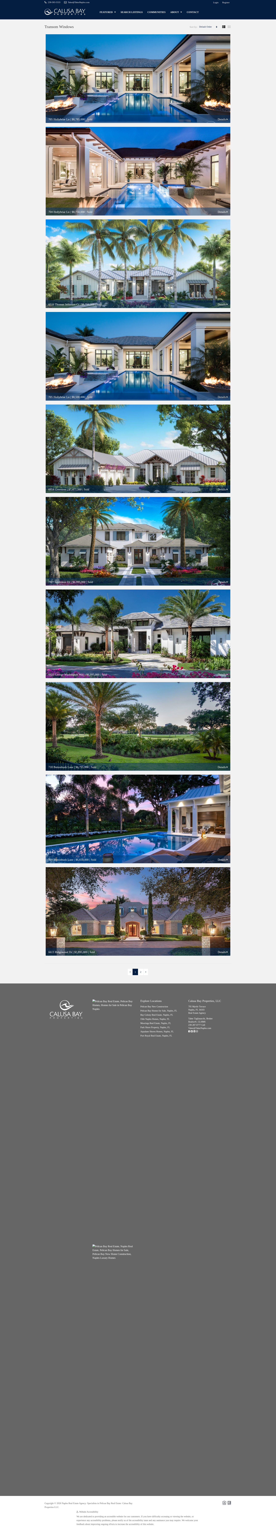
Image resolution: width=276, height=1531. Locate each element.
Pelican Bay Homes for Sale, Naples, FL (158, 1011)
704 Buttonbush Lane (60, 859)
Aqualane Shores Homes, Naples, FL (157, 1031)
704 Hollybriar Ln (58, 211)
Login (215, 2)
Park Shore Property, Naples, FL (155, 1027)
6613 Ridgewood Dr (60, 952)
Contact (193, 12)
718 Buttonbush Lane (60, 767)
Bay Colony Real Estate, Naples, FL (156, 1015)
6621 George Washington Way (66, 674)
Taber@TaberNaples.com (199, 1028)
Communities (156, 12)
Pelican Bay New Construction (154, 1006)
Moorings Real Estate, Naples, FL (155, 1023)
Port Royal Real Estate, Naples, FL (156, 1036)
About (174, 12)
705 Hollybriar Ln (58, 119)
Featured (106, 12)
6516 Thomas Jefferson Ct (63, 304)
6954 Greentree (57, 489)
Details (222, 119)
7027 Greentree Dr (59, 582)
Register (226, 2)
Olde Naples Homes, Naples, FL (155, 1019)
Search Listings (132, 12)
